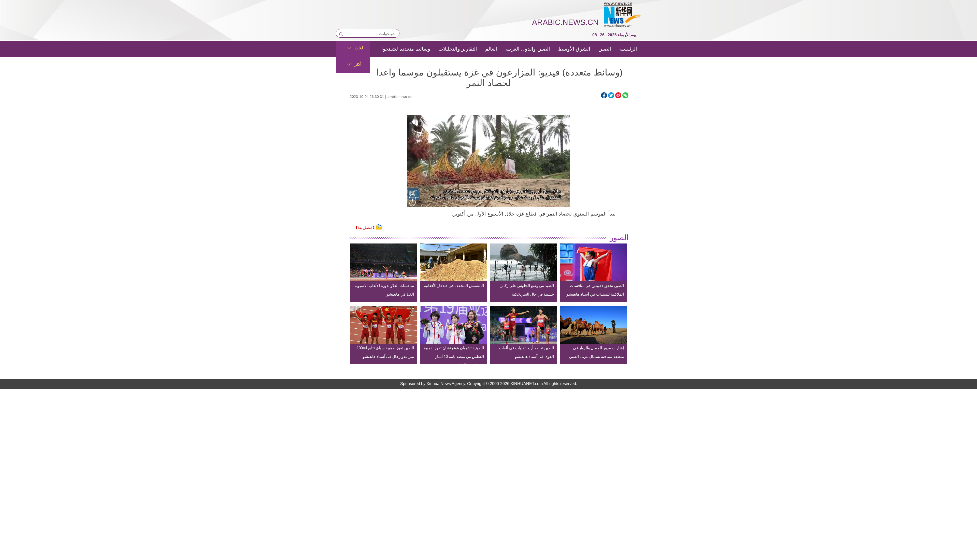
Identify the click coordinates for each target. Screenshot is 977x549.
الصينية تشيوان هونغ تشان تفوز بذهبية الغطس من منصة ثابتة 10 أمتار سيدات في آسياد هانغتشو (454, 356)
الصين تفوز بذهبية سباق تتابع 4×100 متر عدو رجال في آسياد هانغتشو (385, 352)
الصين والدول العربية (527, 49)
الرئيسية (628, 49)
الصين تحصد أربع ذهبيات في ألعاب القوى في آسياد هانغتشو (526, 352)
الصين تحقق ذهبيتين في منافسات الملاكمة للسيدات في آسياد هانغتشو (595, 289)
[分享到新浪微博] (618, 95)
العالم (491, 49)
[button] (412, 203)
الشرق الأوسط (574, 49)
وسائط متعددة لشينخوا (405, 49)
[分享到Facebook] (604, 95)
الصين (604, 49)
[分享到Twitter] (611, 95)
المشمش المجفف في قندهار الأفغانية (454, 285)
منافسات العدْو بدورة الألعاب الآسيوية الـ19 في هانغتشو (384, 289)
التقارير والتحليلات (457, 49)
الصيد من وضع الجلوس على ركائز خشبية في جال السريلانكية (527, 289)
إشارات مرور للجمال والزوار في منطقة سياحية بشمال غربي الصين (596, 352)
